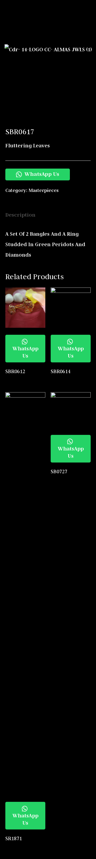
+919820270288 (76, 33)
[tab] (48, 215)
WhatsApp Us (41, 173)
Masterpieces (44, 190)
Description (20, 215)
